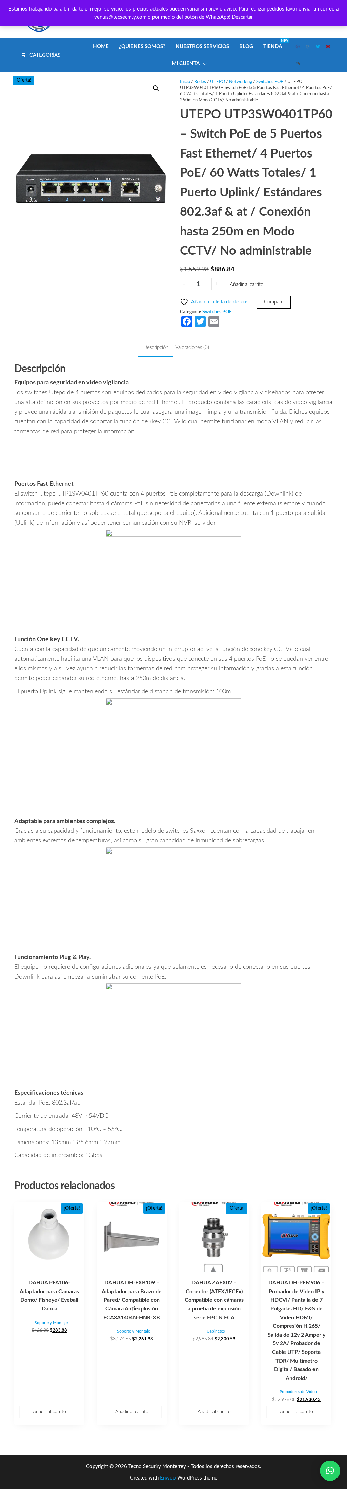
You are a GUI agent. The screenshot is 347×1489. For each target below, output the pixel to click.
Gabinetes (216, 1331)
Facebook (298, 46)
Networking (240, 82)
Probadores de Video (298, 1392)
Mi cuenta (186, 63)
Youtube (328, 46)
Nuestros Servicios (202, 46)
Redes (200, 82)
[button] (156, 88)
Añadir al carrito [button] (49, 1411)
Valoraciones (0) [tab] (192, 347)
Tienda (275, 44)
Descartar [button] (242, 17)
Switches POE (269, 82)
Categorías (44, 55)
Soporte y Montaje (51, 1323)
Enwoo (168, 1478)
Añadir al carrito (246, 284)
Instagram (308, 46)
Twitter (318, 46)
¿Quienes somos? (142, 46)
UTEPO (217, 82)
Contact (298, 63)
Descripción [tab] (155, 347)
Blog (246, 46)
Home (101, 46)
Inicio (185, 82)
